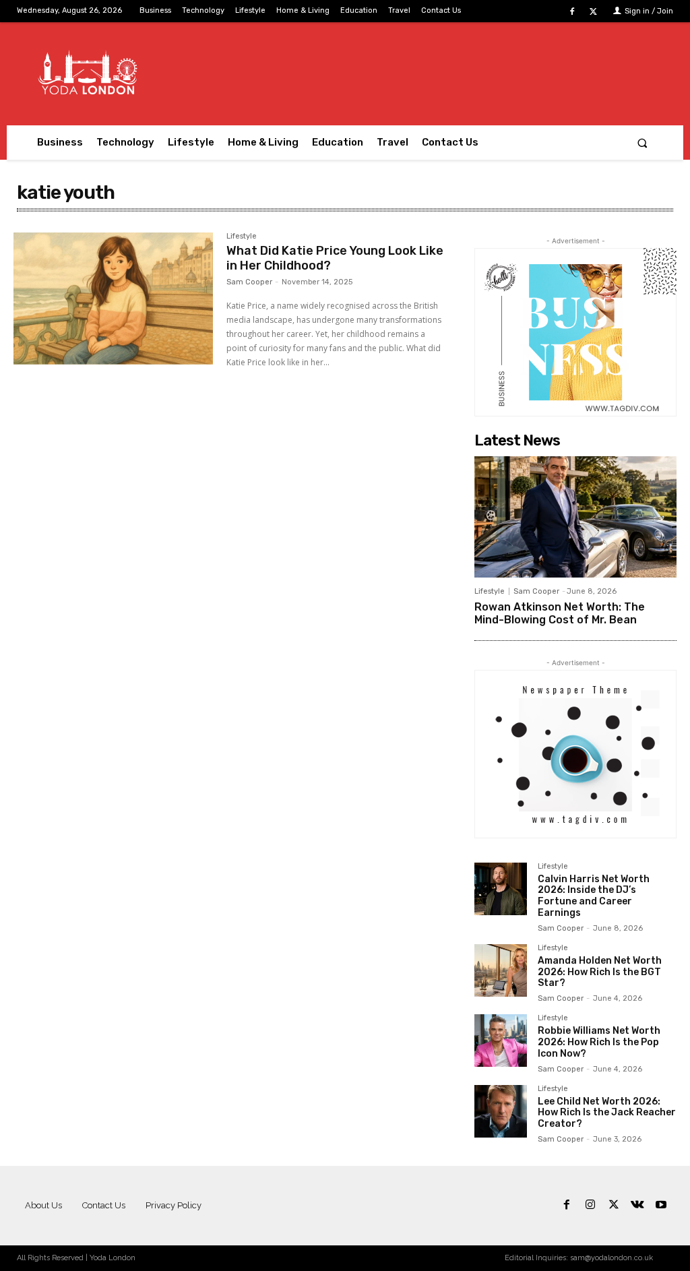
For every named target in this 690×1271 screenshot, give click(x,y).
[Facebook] (572, 11)
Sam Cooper (249, 282)
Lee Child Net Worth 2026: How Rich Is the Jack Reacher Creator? (607, 1113)
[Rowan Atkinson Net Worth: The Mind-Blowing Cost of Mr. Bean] (575, 517)
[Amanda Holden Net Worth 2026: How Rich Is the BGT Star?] (500, 970)
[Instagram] (590, 1205)
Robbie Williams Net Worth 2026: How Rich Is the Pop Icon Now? (599, 1042)
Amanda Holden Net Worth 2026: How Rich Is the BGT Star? (600, 972)
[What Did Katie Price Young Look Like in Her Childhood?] (113, 298)
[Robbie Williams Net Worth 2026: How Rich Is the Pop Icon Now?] (500, 1040)
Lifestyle (241, 236)
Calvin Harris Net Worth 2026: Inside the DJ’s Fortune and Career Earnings (594, 896)
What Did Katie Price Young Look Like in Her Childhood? (334, 258)
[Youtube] (661, 1205)
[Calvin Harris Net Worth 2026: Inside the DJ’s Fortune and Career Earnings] (500, 889)
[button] (642, 142)
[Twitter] (593, 11)
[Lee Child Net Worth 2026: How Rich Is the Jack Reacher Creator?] (500, 1111)
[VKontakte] (638, 1205)
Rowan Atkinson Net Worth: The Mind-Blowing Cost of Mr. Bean (559, 613)
